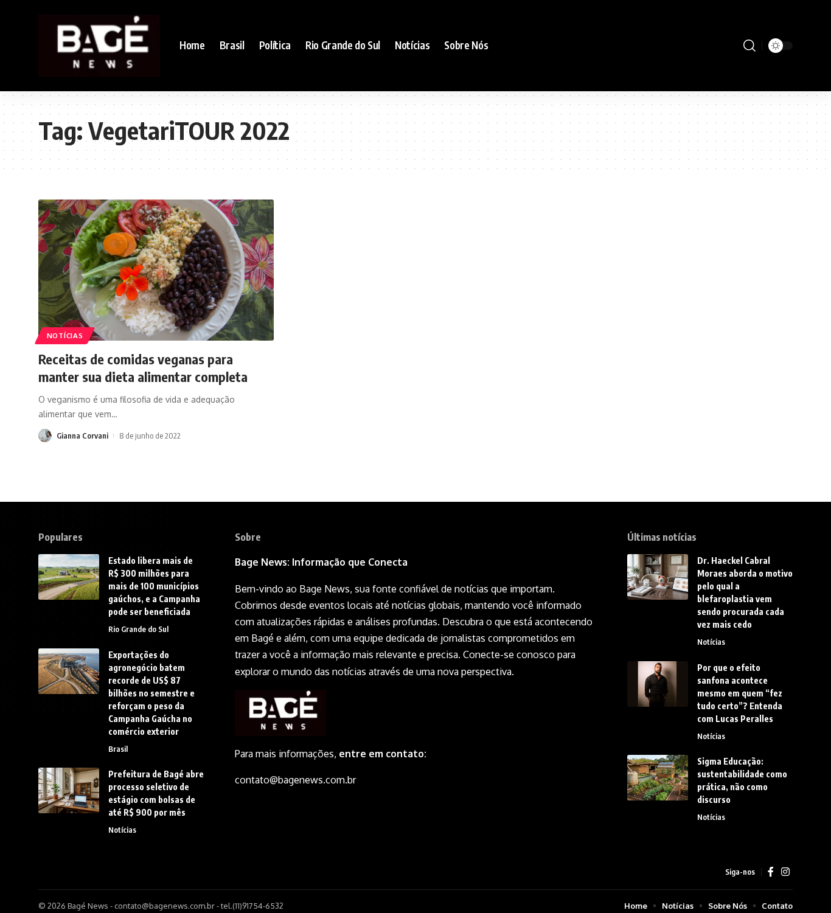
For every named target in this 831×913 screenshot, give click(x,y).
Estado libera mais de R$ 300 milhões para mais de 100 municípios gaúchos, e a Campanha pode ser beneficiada (154, 586)
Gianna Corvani (82, 435)
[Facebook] (771, 872)
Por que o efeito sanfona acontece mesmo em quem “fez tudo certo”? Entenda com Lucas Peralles (739, 693)
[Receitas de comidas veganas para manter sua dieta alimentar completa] (156, 270)
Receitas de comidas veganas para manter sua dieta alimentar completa (143, 367)
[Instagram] (785, 872)
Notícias (65, 335)
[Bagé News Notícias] (99, 45)
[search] (749, 45)
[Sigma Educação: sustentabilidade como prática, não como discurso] (657, 777)
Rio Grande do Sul (138, 629)
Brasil (118, 749)
